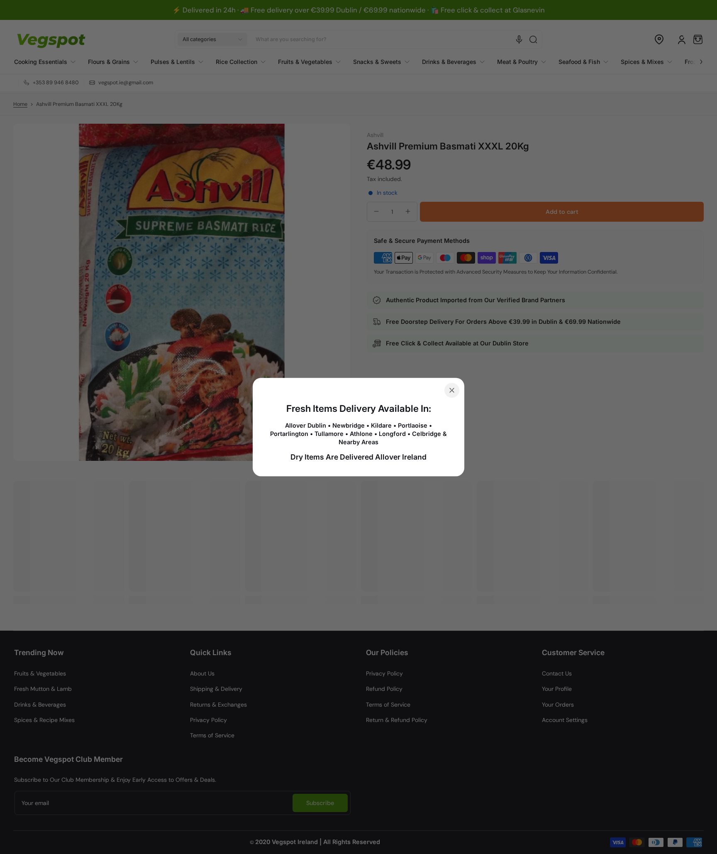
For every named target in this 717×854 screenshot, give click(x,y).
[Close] (451, 390)
